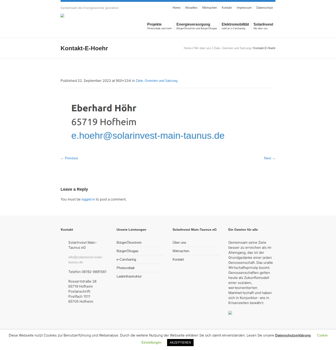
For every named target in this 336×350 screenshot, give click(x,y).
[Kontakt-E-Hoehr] (168, 123)
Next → (269, 158)
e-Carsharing (126, 259)
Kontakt (178, 259)
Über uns (179, 242)
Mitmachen (181, 251)
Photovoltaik (126, 268)
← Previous (69, 158)
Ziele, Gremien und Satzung (232, 48)
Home (188, 48)
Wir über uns (202, 48)
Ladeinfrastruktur (129, 276)
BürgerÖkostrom (129, 242)
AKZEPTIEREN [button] (180, 342)
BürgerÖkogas (128, 251)
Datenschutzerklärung (293, 335)
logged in (88, 199)
